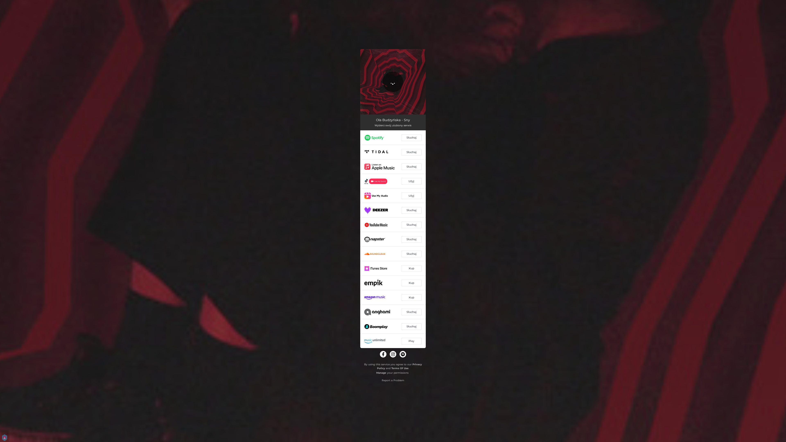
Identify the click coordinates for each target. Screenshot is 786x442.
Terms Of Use (400, 368)
